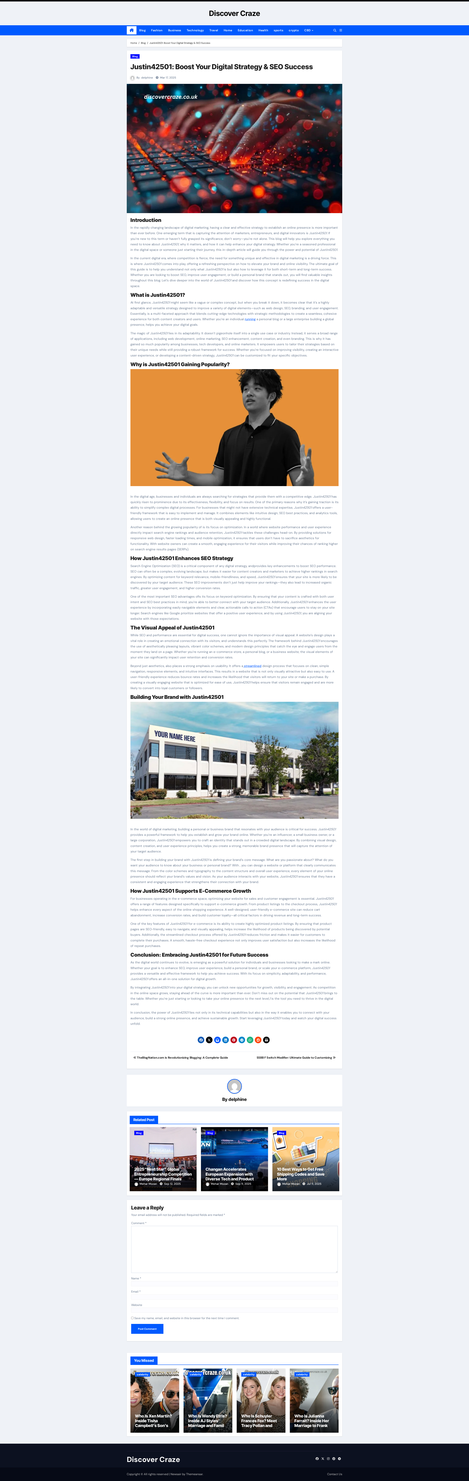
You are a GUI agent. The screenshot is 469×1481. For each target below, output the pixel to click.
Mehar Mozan (149, 1184)
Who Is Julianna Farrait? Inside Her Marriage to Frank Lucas (311, 1423)
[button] (340, 30)
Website (136, 1305)
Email (136, 1292)
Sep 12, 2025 (172, 1184)
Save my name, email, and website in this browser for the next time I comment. (186, 1318)
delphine (147, 77)
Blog (142, 30)
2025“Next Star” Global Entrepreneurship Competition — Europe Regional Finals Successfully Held (163, 1176)
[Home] (131, 30)
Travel (213, 30)
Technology (195, 30)
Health (263, 30)
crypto (294, 30)
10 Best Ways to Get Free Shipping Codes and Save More (300, 1174)
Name (136, 1278)
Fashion (157, 30)
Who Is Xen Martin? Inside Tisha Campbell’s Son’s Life (153, 1423)
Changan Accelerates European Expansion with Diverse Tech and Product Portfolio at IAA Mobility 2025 (233, 1176)
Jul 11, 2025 (314, 1184)
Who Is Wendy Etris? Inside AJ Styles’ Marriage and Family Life (207, 1423)
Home (228, 30)
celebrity (142, 1374)
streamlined (252, 666)
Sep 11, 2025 (243, 1184)
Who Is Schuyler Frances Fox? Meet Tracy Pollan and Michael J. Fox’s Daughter (259, 1426)
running (250, 319)
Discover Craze (234, 13)
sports (278, 30)
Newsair (176, 1474)
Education (245, 30)
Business (174, 30)
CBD (307, 30)
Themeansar (194, 1474)
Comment (139, 1223)
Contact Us (334, 1474)
